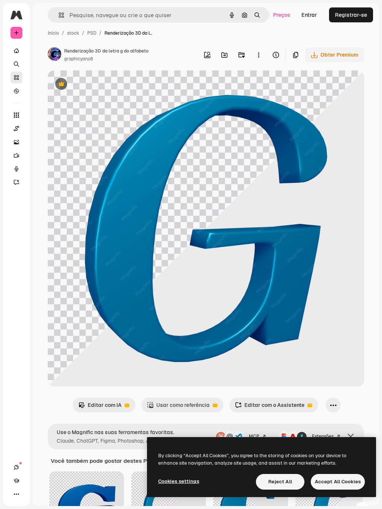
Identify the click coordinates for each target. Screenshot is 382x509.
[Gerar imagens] (16, 142)
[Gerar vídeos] (16, 155)
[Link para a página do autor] (54, 55)
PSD (91, 33)
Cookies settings (178, 481)
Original (95, 84)
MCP (254, 436)
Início (53, 33)
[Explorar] (16, 91)
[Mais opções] (258, 54)
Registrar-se (351, 15)
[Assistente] (16, 182)
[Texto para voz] (16, 169)
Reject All (280, 481)
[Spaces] (16, 129)
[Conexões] (16, 467)
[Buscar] (16, 64)
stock (73, 33)
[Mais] (16, 494)
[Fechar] (350, 436)
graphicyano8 (78, 59)
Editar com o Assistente (269, 407)
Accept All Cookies (338, 481)
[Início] (16, 51)
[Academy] (16, 481)
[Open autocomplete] (58, 15)
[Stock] (16, 77)
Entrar (309, 15)
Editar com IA (100, 407)
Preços (281, 15)
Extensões (323, 436)
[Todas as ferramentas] (16, 115)
